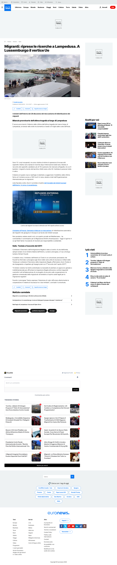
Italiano (5, 2)
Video (81, 7)
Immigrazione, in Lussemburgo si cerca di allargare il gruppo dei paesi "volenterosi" (38, 300)
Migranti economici (21, 311)
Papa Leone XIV (61, 492)
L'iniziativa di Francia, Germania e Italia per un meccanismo (32, 230)
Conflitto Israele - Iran (45, 488)
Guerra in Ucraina (62, 488)
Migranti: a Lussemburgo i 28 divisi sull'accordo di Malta (29, 296)
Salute (74, 7)
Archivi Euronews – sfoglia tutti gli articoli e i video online (19, 552)
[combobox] (65, 2)
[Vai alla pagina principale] (7, 7)
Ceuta (49, 492)
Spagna (76, 488)
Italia (20, 41)
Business (41, 7)
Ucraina (69, 496)
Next (54, 7)
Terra (68, 7)
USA (78, 496)
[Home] (4, 41)
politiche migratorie (38, 311)
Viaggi (48, 7)
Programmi (16, 545)
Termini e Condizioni (50, 530)
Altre (45, 519)
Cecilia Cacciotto (18, 102)
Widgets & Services (34, 538)
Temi (14, 519)
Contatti (46, 539)
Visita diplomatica (43, 496)
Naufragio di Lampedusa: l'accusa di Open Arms (27, 304)
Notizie (9, 41)
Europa (25, 7)
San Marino (57, 496)
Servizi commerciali (49, 527)
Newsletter (65, 531)
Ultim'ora (18, 7)
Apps (30, 535)
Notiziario (31, 525)
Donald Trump (75, 492)
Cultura (61, 7)
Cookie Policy (48, 532)
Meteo (30, 528)
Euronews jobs (48, 542)
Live (113, 7)
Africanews (31, 540)
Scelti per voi (92, 120)
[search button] (56, 2)
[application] (42, 75)
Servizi (30, 519)
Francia (39, 492)
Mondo (33, 7)
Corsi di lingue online (34, 543)
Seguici (30, 533)
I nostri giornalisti (18, 548)
